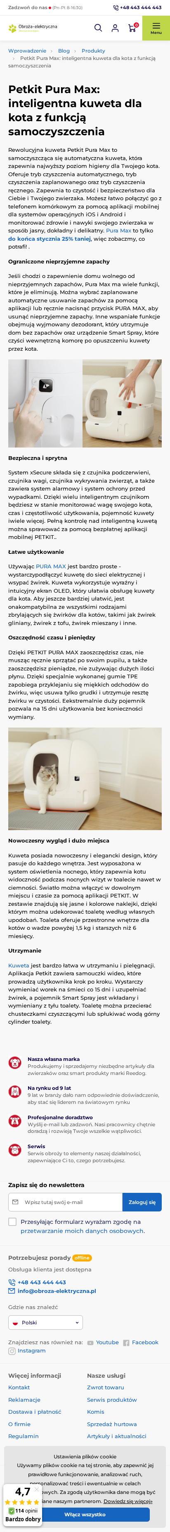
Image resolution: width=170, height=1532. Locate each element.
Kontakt (19, 1387)
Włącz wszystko (85, 1514)
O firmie (19, 1424)
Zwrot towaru (105, 1387)
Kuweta (18, 965)
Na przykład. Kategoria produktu (71, 68)
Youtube (107, 1342)
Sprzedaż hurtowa (112, 1424)
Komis (95, 1411)
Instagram (32, 1350)
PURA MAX (51, 566)
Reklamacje (24, 1399)
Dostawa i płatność (34, 1411)
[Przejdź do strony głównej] (33, 28)
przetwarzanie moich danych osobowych (82, 1231)
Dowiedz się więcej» (128, 1501)
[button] (98, 28)
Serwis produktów (112, 1399)
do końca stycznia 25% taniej (49, 238)
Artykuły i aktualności (116, 1436)
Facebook (145, 1342)
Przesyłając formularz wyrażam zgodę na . (83, 1226)
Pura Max (118, 230)
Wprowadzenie (27, 51)
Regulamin (23, 1436)
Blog (64, 51)
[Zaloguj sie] (115, 28)
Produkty (93, 51)
